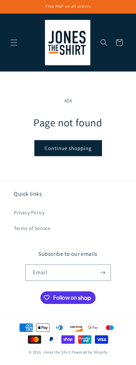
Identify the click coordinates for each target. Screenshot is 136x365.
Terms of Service (32, 228)
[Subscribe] (103, 273)
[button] (14, 42)
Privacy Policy (29, 212)
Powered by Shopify (89, 352)
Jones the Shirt (57, 352)
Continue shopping (68, 148)
